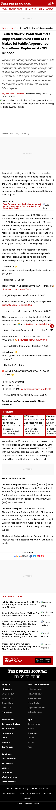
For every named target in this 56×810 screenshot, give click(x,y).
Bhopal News (7, 703)
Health (31, 737)
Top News (6, 754)
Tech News (7, 763)
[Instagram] (38, 556)
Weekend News (9, 777)
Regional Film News (36, 707)
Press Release (9, 781)
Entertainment (47, 9)
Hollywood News (35, 694)
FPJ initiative (8, 728)
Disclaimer (44, 788)
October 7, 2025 (37, 295)
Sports (11, 28)
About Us (9, 788)
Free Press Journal (16, 3)
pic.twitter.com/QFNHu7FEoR (17, 289)
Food (30, 747)
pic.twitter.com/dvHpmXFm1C (35, 389)
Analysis (6, 684)
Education (7, 712)
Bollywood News (35, 689)
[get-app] (53, 3)
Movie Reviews (34, 698)
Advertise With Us (38, 793)
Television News (35, 712)
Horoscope (7, 733)
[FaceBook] (30, 556)
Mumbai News (15, 9)
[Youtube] (42, 556)
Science (6, 742)
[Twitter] (34, 556)
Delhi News (6, 707)
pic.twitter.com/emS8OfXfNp (33, 339)
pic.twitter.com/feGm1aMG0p (17, 304)
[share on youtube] (38, 677)
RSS (49, 793)
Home (4, 9)
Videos (5, 768)
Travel (31, 742)
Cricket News (34, 724)
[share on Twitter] (22, 677)
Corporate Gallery (11, 724)
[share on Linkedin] (27, 677)
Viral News (7, 772)
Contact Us (23, 793)
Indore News (7, 698)
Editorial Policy (21, 788)
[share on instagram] (33, 677)
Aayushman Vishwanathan (13, 94)
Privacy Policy (9, 793)
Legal (4, 737)
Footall (31, 728)
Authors (28, 798)
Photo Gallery (8, 758)
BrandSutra (8, 719)
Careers (33, 788)
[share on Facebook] (16, 677)
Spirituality (7, 747)
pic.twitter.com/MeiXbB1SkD (37, 324)
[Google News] (21, 556)
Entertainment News (38, 684)
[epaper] (49, 3)
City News (7, 689)
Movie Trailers (34, 703)
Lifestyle (32, 733)
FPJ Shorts (30, 9)
